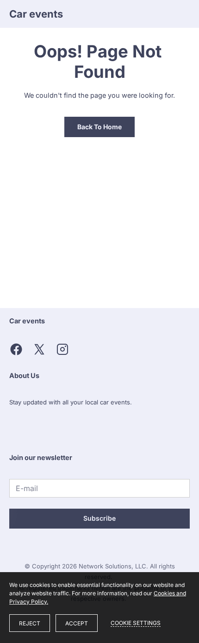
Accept (76, 623)
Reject (29, 623)
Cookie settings (136, 622)
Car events (36, 14)
